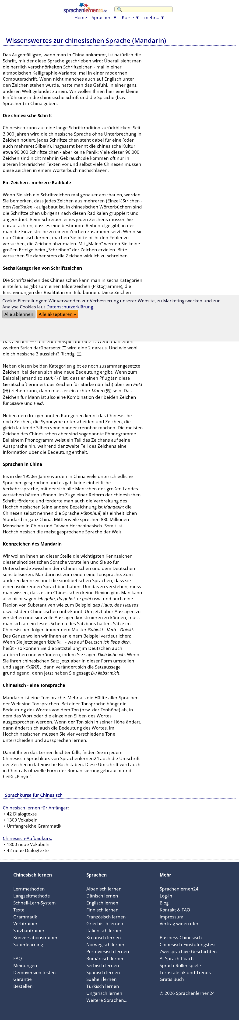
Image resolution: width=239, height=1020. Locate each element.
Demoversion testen (34, 972)
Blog (164, 903)
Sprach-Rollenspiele (180, 965)
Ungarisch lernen (104, 993)
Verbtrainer (25, 923)
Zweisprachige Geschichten (188, 951)
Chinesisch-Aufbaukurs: (27, 838)
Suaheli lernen (101, 979)
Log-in (166, 896)
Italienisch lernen (104, 930)
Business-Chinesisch (181, 937)
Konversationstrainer (35, 937)
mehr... (151, 17)
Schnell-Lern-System (34, 903)
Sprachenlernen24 (179, 889)
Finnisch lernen (102, 910)
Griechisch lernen (104, 923)
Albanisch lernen (104, 889)
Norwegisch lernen (106, 944)
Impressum (171, 917)
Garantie (22, 979)
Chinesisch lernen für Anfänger (35, 808)
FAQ (17, 958)
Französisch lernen (106, 917)
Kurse (128, 17)
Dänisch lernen (102, 896)
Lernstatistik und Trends (185, 972)
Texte (19, 910)
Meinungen (25, 965)
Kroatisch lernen (103, 937)
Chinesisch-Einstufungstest (188, 944)
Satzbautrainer (29, 930)
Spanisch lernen (103, 972)
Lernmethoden (29, 889)
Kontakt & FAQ (175, 910)
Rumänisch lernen (105, 958)
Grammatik (25, 917)
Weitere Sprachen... (106, 1000)
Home (80, 17)
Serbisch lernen (102, 965)
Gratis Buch (172, 979)
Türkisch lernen (102, 986)
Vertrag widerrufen (180, 923)
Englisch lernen (102, 903)
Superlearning (28, 944)
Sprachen (102, 17)
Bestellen (23, 986)
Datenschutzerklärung (69, 307)
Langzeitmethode (31, 896)
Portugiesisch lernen (107, 951)
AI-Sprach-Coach (177, 958)
